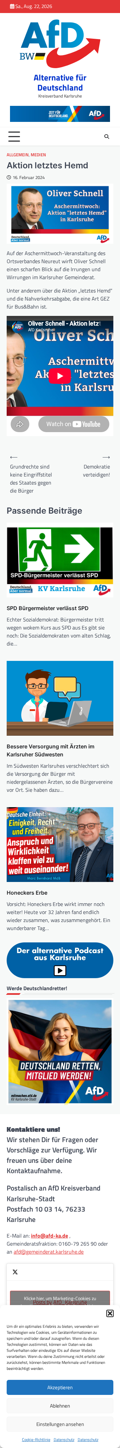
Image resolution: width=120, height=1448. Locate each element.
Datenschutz (64, 1439)
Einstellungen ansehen (60, 1424)
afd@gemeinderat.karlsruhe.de (49, 1252)
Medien (38, 154)
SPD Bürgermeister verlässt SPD (48, 608)
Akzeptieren (60, 1387)
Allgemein (18, 154)
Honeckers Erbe (27, 892)
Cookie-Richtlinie (36, 1439)
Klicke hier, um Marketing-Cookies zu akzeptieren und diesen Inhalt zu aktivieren (60, 1302)
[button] (110, 1313)
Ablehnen (60, 1406)
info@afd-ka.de (49, 1236)
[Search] (107, 137)
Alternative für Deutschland (60, 82)
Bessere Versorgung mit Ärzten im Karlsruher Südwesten (50, 750)
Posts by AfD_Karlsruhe (60, 1302)
